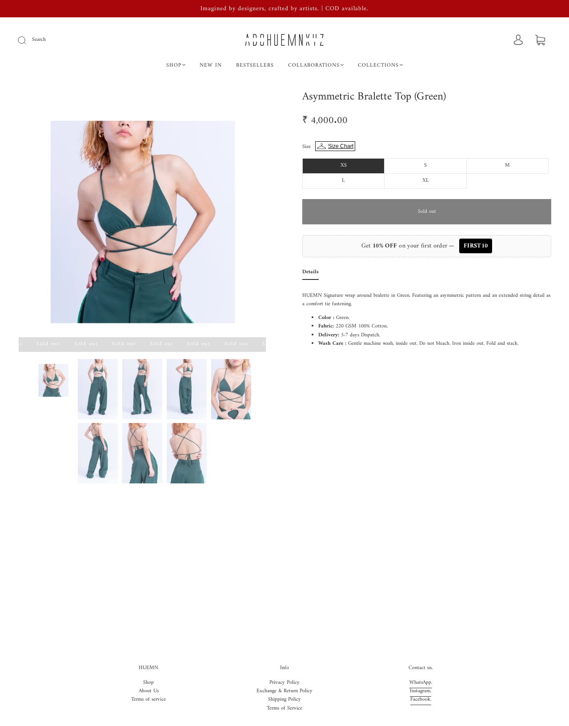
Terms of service (148, 699)
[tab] (310, 274)
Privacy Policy (284, 682)
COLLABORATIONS (314, 65)
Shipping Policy (284, 699)
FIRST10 (476, 245)
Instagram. (420, 691)
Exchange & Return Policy (284, 691)
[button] (43, 215)
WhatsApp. (420, 682)
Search (39, 40)
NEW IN (211, 65)
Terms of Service (284, 708)
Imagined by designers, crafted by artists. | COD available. (284, 8)
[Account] (518, 41)
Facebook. (420, 699)
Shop (148, 682)
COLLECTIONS (378, 65)
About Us (149, 691)
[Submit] (27, 40)
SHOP (173, 65)
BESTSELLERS (255, 65)
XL (425, 180)
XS (344, 165)
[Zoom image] (142, 215)
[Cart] (540, 41)
